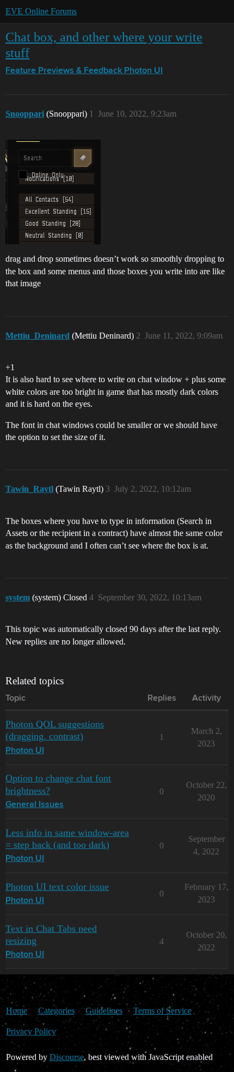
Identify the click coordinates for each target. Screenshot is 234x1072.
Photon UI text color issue (57, 886)
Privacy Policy (31, 1031)
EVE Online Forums (41, 11)
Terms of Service (162, 1010)
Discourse (67, 1057)
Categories (56, 1010)
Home (16, 1010)
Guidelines (103, 1010)
